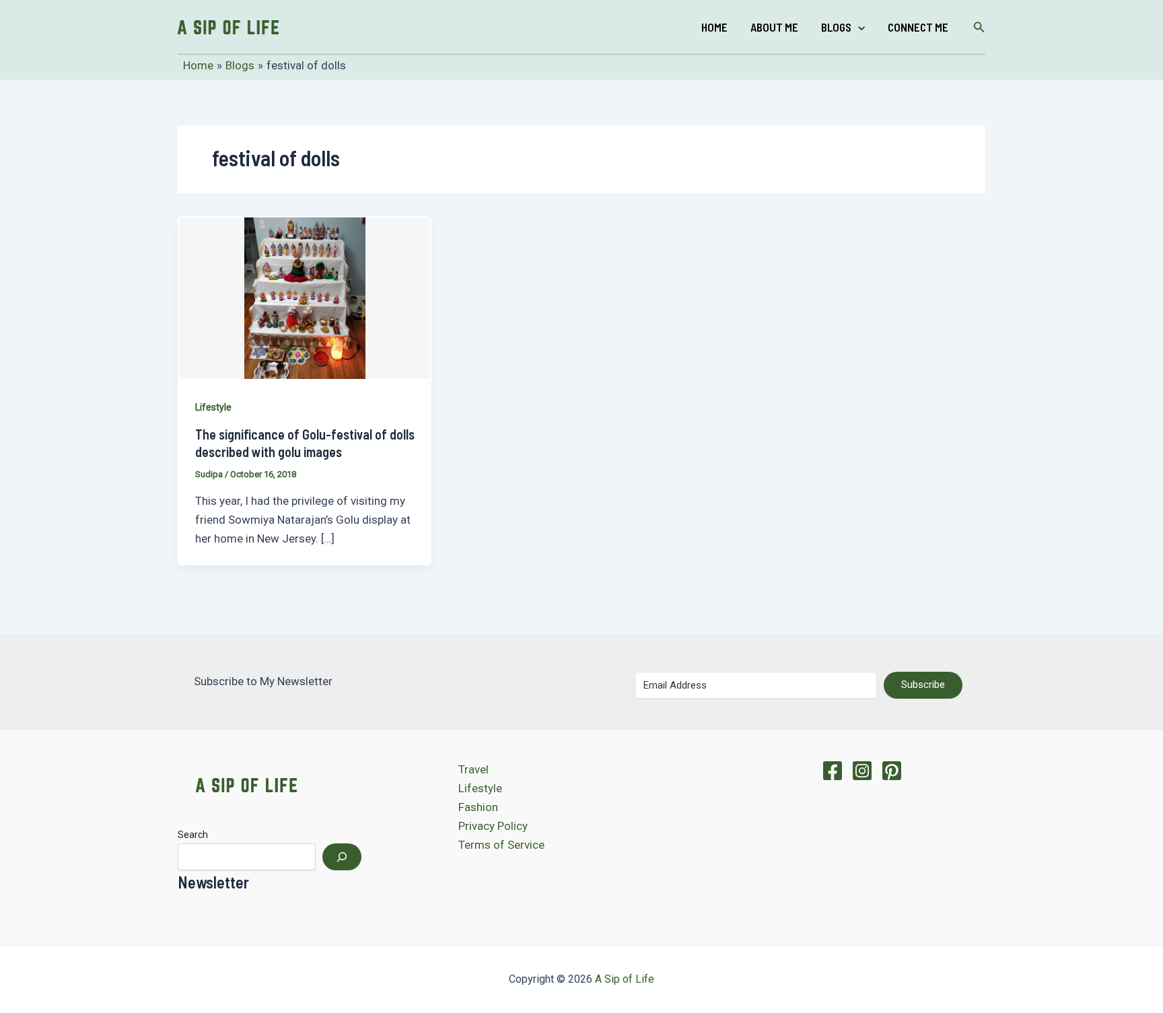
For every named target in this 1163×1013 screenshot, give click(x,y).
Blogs (836, 27)
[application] (858, 27)
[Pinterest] (892, 770)
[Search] (341, 856)
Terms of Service (501, 844)
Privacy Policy (493, 826)
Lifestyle (213, 407)
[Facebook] (832, 770)
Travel (473, 769)
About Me (774, 27)
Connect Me (918, 27)
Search (193, 834)
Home (714, 27)
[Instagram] (862, 770)
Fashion (478, 807)
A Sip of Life (624, 979)
